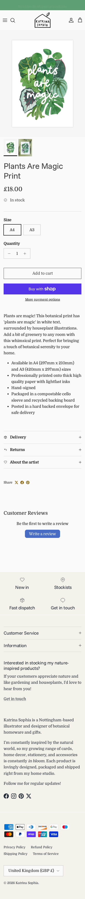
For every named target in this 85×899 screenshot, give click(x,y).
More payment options (42, 299)
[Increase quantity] (26, 253)
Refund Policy (41, 847)
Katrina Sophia (27, 883)
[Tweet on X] (16, 482)
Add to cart (42, 273)
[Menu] (5, 20)
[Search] (15, 20)
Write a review (42, 534)
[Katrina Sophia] (43, 20)
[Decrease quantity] (8, 253)
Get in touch (15, 699)
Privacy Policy (14, 847)
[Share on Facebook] (22, 482)
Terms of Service (46, 854)
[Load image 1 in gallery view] (42, 83)
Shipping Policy (15, 854)
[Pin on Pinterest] (27, 482)
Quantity (12, 243)
